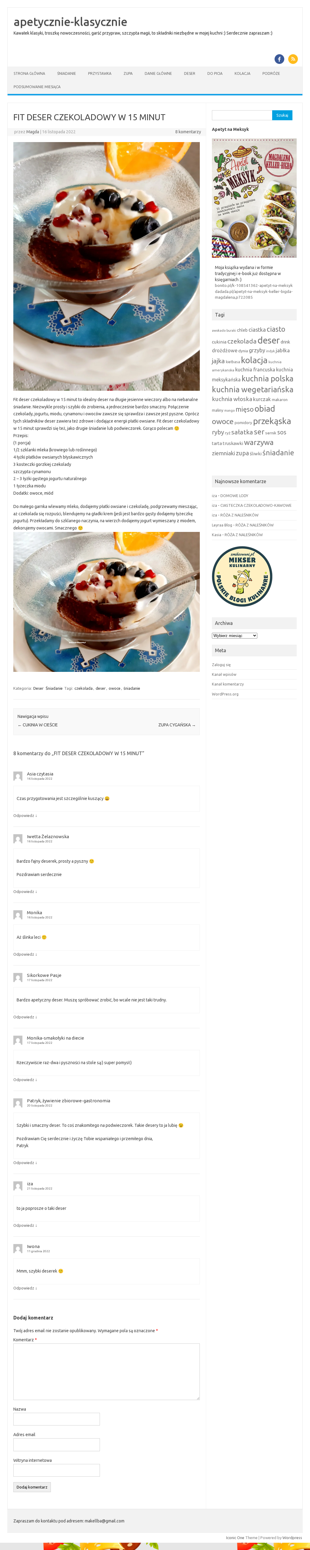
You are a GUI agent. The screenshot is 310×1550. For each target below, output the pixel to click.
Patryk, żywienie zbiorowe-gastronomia (68, 1100)
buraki (231, 330)
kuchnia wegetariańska (252, 389)
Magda (32, 131)
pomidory (243, 422)
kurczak (262, 399)
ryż (227, 432)
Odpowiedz (23, 815)
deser (101, 688)
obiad (265, 408)
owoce (114, 688)
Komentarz (25, 1339)
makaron (280, 399)
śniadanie (132, 688)
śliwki (256, 453)
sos (281, 432)
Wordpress (292, 1537)
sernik (270, 432)
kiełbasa (233, 362)
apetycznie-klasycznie (70, 21)
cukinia (219, 341)
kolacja (254, 360)
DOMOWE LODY (234, 495)
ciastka (257, 330)
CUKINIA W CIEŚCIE (38, 724)
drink (285, 341)
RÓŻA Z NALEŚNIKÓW (239, 515)
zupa (242, 453)
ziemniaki (223, 453)
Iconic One (235, 1537)
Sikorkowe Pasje (44, 975)
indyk (270, 351)
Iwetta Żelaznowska (48, 836)
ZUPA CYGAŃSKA (177, 724)
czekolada (83, 688)
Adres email (24, 1434)
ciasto (276, 329)
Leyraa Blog (222, 525)
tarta (217, 443)
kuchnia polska (267, 378)
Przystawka (99, 73)
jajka (218, 360)
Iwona (33, 1246)
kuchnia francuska (255, 369)
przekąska (272, 421)
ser (259, 432)
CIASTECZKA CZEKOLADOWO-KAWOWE (256, 505)
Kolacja (242, 73)
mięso (245, 409)
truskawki (233, 443)
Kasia (216, 535)
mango (229, 410)
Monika (34, 912)
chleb (242, 330)
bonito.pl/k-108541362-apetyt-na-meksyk (254, 285)
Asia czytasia (40, 773)
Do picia (215, 73)
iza (30, 1183)
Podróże (271, 73)
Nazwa (19, 1409)
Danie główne (158, 73)
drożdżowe (224, 350)
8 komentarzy (188, 131)
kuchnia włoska (232, 399)
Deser (189, 73)
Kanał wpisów (224, 674)
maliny (217, 410)
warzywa (259, 442)
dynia (243, 350)
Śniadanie (66, 73)
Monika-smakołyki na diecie (55, 1038)
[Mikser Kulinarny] (242, 608)
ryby (218, 432)
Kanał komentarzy (228, 684)
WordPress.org (225, 694)
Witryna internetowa (32, 1460)
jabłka (283, 350)
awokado (219, 330)
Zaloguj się (221, 664)
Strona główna (29, 73)
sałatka (242, 432)
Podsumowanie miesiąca (37, 87)
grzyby (257, 350)
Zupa (128, 73)
